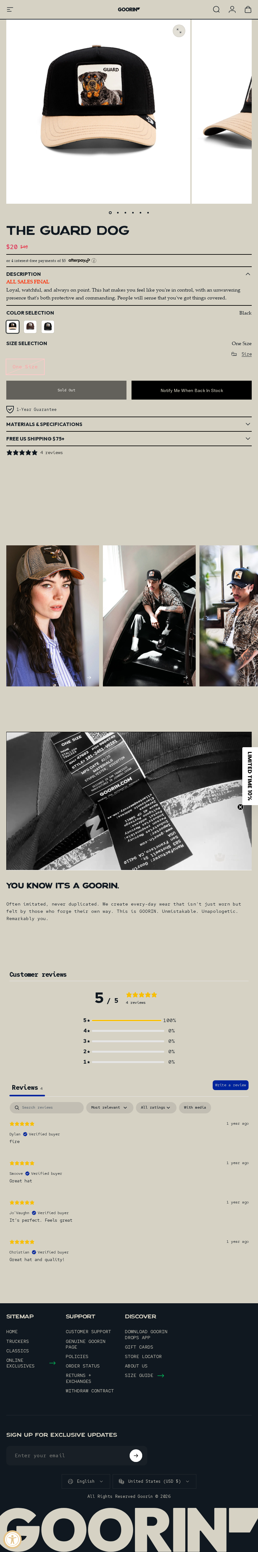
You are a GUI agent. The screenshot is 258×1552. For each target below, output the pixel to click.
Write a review (230, 1085)
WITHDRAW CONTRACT (90, 1391)
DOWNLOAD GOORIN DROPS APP (146, 1334)
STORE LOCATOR (143, 1356)
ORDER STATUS (83, 1366)
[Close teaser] (240, 807)
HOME (12, 1331)
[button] (129, 1020)
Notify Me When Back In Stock (191, 390)
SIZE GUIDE (139, 1375)
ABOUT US (136, 1366)
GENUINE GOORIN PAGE (85, 1344)
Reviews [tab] (27, 1087)
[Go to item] (110, 212)
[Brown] (30, 327)
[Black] (12, 327)
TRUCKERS (17, 1341)
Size (247, 354)
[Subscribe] (136, 1455)
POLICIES (77, 1356)
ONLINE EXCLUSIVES (20, 1363)
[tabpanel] (129, 1185)
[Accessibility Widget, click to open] (12, 1539)
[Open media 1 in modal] (179, 31)
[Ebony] (48, 327)
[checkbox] (195, 1107)
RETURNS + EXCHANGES (78, 1378)
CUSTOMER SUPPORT (88, 1331)
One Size (25, 366)
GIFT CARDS (139, 1347)
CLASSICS (17, 1351)
